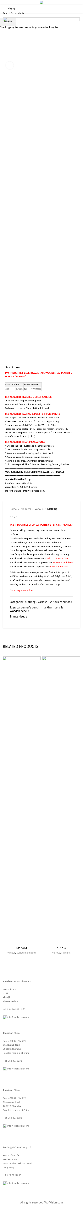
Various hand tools (26, 952)
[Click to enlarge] (10, 65)
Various (11, 952)
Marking (65, 952)
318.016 (61, 948)
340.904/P (21, 948)
